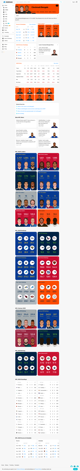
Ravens (19, 55)
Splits (50, 11)
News (5, 30)
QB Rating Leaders (20, 210)
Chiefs (19, 430)
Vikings (42, 403)
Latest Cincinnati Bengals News (46, 44)
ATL (47, 457)
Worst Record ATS (42, 353)
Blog (5, 46)
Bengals (20, 403)
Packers (42, 400)
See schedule (32, 24)
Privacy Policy (38, 469)
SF (46, 448)
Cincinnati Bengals (40, 7)
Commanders (43, 390)
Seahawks (42, 424)
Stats (37, 11)
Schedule (42, 11)
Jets (19, 393)
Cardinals (42, 432)
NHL (6, 19)
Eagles (41, 384)
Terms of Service (21, 469)
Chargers (20, 427)
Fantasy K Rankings (43, 331)
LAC (25, 445)
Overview (34, 11)
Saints (41, 419)
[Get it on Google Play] (75, 466)
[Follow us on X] (77, 466)
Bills (19, 387)
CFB (6, 14)
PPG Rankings (19, 233)
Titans (19, 419)
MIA (28, 40)
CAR (33, 448)
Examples (6, 36)
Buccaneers (43, 414)
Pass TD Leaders (42, 172)
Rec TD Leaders (42, 192)
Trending (11, 465)
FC (5, 12)
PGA (6, 23)
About (5, 44)
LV (33, 454)
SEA (55, 445)
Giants (41, 393)
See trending (21, 113)
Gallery (6, 40)
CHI (46, 451)
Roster (46, 11)
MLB (6, 7)
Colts (19, 416)
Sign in (74, 2)
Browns (19, 52)
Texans (19, 414)
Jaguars (20, 411)
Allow (75, 469)
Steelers (20, 49)
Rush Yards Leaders (43, 154)
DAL (28, 37)
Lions (41, 406)
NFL (6, 21)
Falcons (42, 416)
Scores (6, 28)
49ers (41, 430)
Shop (5, 49)
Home (2, 465)
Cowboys (42, 387)
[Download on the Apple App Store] (71, 466)
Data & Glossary (8, 38)
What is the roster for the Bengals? (26, 106)
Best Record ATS (20, 353)
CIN (24, 457)
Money (6, 25)
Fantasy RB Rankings (21, 311)
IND (55, 454)
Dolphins (20, 390)
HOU (28, 32)
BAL (28, 29)
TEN (25, 454)
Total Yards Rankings (21, 257)
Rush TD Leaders (20, 192)
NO (33, 451)
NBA (6, 16)
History (54, 11)
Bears (41, 398)
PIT (28, 35)
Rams (41, 427)
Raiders (20, 432)
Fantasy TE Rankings (21, 331)
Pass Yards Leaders (21, 154)
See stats (56, 63)
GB (33, 457)
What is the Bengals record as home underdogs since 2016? (32, 108)
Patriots (20, 384)
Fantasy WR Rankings (43, 311)
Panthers (42, 411)
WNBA (6, 10)
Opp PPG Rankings (42, 233)
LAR (55, 448)
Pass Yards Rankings (21, 282)
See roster (56, 23)
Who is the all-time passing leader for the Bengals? (29, 111)
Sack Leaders (41, 210)
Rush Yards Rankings (43, 257)
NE (24, 451)
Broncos (20, 424)
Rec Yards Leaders (20, 172)
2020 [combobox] (17, 15)
